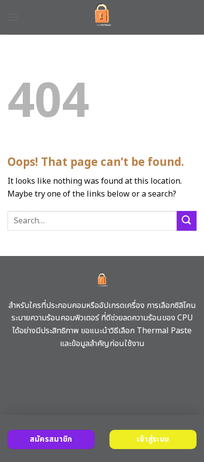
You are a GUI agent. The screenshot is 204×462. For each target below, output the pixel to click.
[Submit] (187, 220)
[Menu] (13, 17)
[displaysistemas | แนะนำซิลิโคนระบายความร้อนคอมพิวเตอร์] (102, 17)
